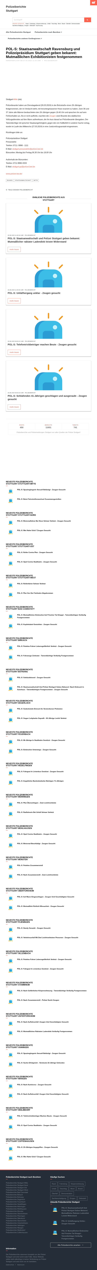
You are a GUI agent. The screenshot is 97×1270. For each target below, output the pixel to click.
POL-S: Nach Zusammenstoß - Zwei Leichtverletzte (37, 875)
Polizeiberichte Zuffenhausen (17, 1232)
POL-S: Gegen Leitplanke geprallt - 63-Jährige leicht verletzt (41, 718)
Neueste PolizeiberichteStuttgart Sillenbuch (19, 952)
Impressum (20, 1265)
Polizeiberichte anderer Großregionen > (25, 38)
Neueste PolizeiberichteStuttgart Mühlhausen (19, 827)
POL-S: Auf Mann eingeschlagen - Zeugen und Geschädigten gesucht (45, 897)
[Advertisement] (48, 81)
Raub (27, 23)
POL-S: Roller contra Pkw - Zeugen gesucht (35, 552)
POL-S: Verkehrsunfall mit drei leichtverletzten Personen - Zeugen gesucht (47, 937)
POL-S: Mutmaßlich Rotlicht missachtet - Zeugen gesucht (40, 906)
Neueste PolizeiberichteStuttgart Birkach (19, 639)
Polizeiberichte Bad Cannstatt (17, 1192)
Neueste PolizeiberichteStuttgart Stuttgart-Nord (21, 514)
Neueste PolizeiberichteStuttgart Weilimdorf (19, 1109)
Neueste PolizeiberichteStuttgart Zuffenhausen (20, 1140)
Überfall (68, 23)
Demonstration (75, 23)
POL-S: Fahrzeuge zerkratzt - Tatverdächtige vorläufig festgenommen (45, 656)
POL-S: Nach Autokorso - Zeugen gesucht (34, 1085)
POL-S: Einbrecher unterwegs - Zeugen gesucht (36, 750)
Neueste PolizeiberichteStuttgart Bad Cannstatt (20, 608)
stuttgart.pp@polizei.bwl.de (23, 167)
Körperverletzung (41, 23)
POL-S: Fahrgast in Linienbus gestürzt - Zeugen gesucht (40, 771)
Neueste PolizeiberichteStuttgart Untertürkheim (20, 1015)
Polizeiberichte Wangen (14, 1228)
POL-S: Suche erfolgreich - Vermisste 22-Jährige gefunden (41, 1063)
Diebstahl (32, 25)
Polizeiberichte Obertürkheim (17, 1214)
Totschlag (54, 23)
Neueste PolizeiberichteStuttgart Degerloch (19, 702)
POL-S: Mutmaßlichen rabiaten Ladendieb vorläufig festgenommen (44, 1031)
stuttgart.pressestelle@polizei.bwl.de (27, 149)
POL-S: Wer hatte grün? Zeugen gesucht (34, 530)
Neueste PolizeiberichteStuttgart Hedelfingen (19, 765)
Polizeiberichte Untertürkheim (17, 1223)
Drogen (26, 25)
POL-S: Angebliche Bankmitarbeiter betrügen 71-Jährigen (40, 781)
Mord (59, 23)
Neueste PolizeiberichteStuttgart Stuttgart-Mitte (21, 483)
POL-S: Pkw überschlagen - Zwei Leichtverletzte (36, 803)
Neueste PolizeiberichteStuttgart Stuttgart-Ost (20, 545)
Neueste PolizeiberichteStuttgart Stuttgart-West (21, 577)
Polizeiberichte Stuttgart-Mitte (17, 1183)
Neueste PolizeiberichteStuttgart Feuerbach (19, 733)
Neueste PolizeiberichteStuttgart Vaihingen (19, 1046)
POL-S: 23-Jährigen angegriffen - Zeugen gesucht (37, 1147)
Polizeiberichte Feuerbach (15, 1202)
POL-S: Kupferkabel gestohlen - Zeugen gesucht (37, 624)
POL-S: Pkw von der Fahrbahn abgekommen (35, 593)
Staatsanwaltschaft (23, 180)
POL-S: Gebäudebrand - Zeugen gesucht (33, 677)
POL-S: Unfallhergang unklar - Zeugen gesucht (34, 293)
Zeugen (52, 116)
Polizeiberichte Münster (14, 1211)
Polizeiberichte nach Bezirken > (48, 32)
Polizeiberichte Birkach (14, 1195)
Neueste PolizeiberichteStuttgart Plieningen (19, 921)
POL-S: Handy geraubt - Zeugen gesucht (34, 928)
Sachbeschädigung (17, 25)
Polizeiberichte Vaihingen (15, 1225)
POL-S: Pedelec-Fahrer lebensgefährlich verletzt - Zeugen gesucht (44, 646)
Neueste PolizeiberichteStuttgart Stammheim (19, 984)
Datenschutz (10, 1265)
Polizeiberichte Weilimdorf (15, 1230)
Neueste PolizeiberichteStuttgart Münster (19, 858)
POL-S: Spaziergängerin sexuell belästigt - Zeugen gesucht (41, 490)
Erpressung (39, 25)
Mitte (15, 99)
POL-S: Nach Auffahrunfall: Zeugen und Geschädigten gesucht (43, 1022)
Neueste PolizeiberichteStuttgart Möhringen (19, 796)
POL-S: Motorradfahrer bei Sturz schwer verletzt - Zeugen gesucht (44, 521)
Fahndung (32, 23)
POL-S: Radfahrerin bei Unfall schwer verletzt (35, 812)
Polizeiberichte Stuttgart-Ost (16, 1188)
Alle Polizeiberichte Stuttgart (18, 32)
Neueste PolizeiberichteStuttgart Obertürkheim (20, 890)
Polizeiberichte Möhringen (15, 1206)
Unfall (48, 23)
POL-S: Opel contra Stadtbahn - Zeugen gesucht (37, 562)
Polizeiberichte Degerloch (15, 1199)
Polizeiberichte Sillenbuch (15, 1218)
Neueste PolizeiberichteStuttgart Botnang (19, 671)
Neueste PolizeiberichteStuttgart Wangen (19, 1078)
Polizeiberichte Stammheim (16, 1221)
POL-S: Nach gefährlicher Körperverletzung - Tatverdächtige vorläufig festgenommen (52, 991)
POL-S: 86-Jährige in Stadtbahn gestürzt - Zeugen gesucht (41, 740)
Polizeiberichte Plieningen (15, 1216)
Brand (63, 23)
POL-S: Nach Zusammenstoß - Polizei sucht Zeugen (38, 1000)
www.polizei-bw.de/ (14, 174)
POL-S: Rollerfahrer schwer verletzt (31, 584)
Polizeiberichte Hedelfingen (16, 1204)
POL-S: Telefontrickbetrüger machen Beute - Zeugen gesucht (42, 344)
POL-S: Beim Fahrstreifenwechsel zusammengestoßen (39, 499)
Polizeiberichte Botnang (15, 1197)
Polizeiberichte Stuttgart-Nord (17, 1185)
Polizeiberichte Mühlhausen (16, 1209)
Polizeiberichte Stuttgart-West (17, 1190)
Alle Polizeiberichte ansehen (69, 1245)
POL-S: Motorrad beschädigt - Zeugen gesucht (36, 843)
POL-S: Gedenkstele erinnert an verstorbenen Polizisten (40, 709)
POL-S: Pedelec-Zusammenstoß (30, 865)
